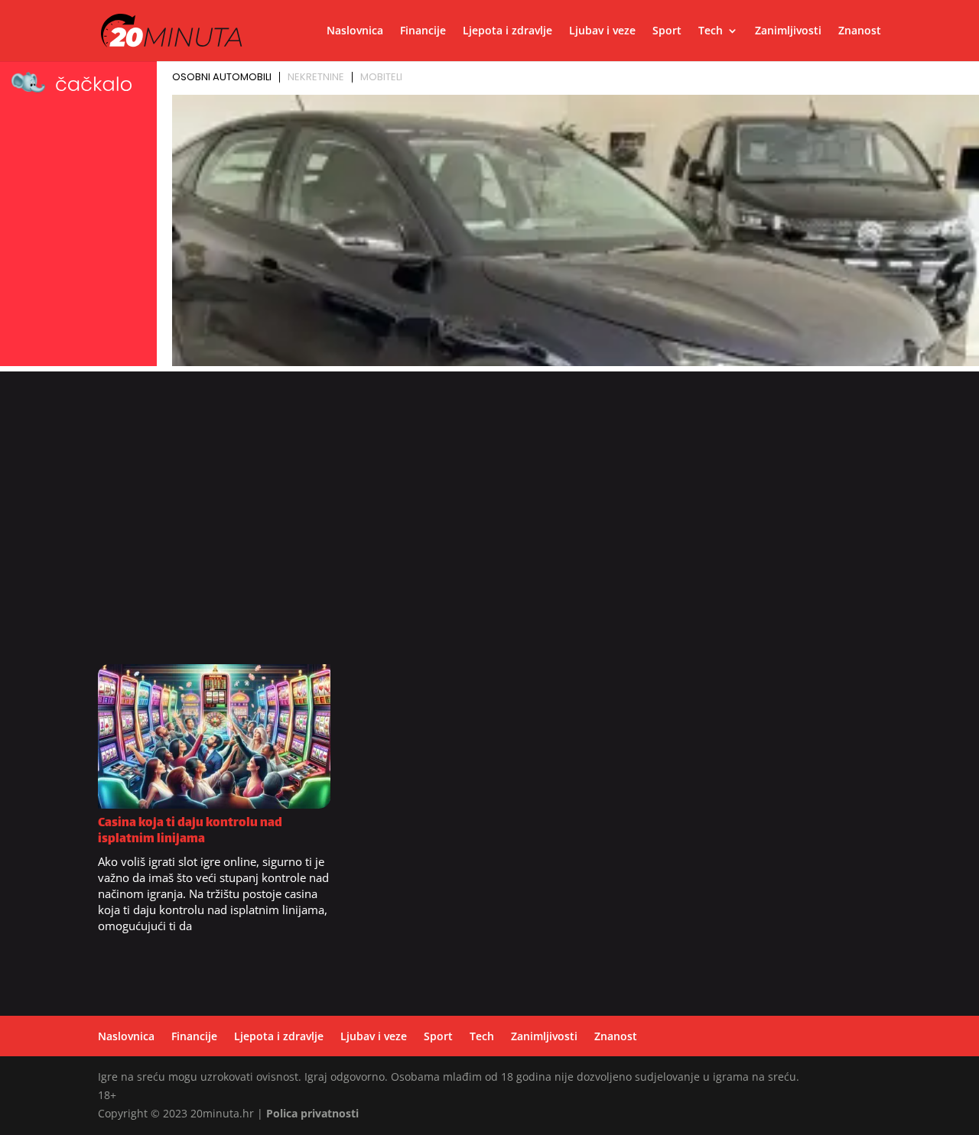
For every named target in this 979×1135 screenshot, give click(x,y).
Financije (423, 31)
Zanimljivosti (788, 31)
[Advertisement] (489, 525)
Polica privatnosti (312, 1113)
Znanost (859, 31)
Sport (666, 31)
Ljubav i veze (602, 31)
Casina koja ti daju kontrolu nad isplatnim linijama (190, 831)
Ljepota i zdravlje (507, 31)
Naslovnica (355, 31)
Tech (710, 31)
